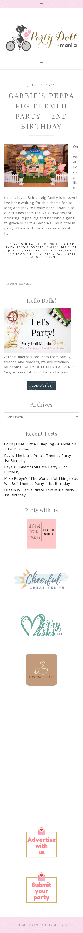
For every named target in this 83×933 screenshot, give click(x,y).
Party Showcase (30, 247)
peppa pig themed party (46, 253)
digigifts (68, 247)
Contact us (41, 385)
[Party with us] (41, 534)
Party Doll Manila (41, 38)
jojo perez (13, 250)
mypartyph (33, 250)
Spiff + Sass (62, 924)
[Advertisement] (41, 740)
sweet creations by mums (51, 255)
